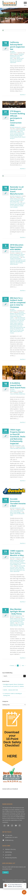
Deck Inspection (19, 260)
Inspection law (13, 61)
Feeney (11, 625)
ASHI (24, 257)
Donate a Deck (13, 513)
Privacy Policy (8, 881)
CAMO (16, 567)
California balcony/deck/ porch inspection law (17, 45)
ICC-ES (11, 205)
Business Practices (21, 313)
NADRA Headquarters (13, 52)
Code (18, 203)
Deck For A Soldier (14, 315)
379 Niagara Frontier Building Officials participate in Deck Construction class (17, 118)
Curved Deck (13, 320)
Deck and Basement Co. (17, 321)
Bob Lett (12, 319)
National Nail (16, 571)
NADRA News (16, 621)
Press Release (22, 563)
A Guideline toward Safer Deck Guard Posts (17, 385)
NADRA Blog (8, 852)
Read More (22, 94)
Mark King (16, 327)
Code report (22, 203)
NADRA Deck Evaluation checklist (17, 135)
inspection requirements (15, 61)
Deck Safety (19, 55)
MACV (18, 326)
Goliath (15, 323)
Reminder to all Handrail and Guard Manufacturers (16, 190)
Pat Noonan (12, 328)
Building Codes (13, 55)
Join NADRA (8, 855)
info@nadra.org (9, 840)
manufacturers (16, 205)
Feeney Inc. (16, 625)
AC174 (11, 203)
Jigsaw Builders (13, 326)
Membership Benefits (11, 857)
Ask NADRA (21, 54)
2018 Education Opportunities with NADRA (16, 247)
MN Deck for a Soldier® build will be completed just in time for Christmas (17, 302)
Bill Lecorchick (19, 566)
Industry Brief (13, 57)
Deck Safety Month (18, 570)
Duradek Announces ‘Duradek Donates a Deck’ (18, 502)
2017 (19, 623)
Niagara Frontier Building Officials (16, 136)
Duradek (19, 513)
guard (16, 204)
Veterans (15, 331)
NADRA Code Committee (16, 206)
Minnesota (20, 327)
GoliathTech (20, 323)
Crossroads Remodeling (19, 319)
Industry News (13, 131)
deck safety (18, 261)
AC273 (14, 203)
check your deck (18, 568)
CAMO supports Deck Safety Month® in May (17, 553)
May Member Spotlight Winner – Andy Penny (17, 611)
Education (23, 261)
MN (24, 327)
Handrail (20, 204)
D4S (20, 320)
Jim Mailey (16, 134)
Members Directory (10, 849)
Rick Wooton (18, 328)
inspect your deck (14, 262)
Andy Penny (15, 624)
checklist (12, 258)
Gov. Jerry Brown (18, 59)
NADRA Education (14, 264)
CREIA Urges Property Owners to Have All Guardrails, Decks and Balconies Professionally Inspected (17, 437)
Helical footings (13, 324)
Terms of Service (16, 881)
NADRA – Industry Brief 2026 (10, 690)
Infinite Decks (20, 324)
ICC (23, 204)
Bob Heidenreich (21, 317)
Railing (20, 625)
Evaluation (12, 204)
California (18, 58)
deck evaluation (17, 132)
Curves (17, 320)
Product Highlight (17, 512)
